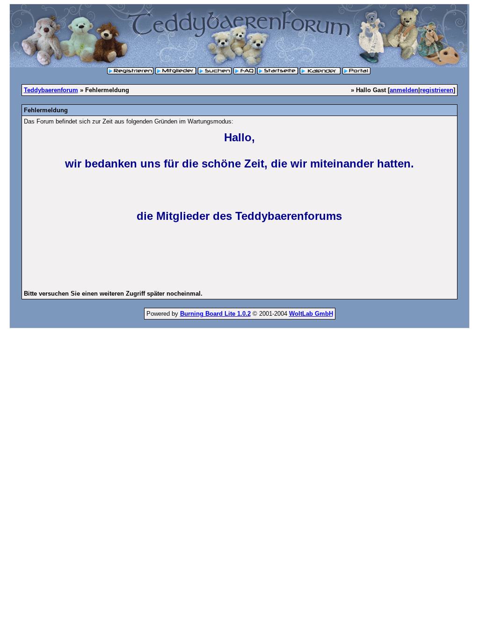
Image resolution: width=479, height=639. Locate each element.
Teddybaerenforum (51, 90)
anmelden (404, 90)
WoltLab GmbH (311, 313)
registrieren (436, 90)
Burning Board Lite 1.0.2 (215, 313)
